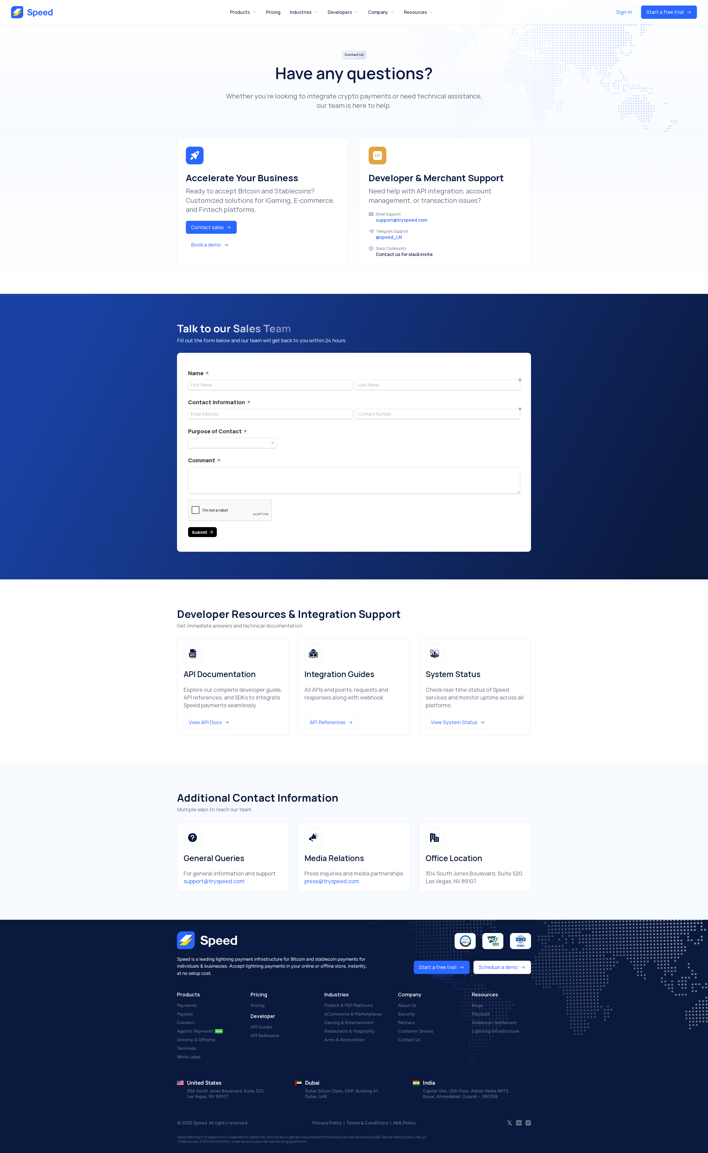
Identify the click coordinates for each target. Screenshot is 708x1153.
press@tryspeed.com (331, 881)
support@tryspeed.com (401, 220)
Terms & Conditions (367, 1123)
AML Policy (404, 1123)
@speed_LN (389, 237)
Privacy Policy (327, 1123)
